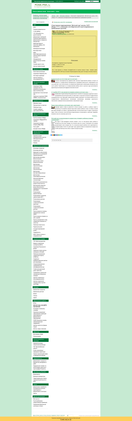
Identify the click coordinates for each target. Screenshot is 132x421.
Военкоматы (36, 374)
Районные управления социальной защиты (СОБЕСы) (39, 255)
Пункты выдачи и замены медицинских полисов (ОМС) (40, 213)
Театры (35, 295)
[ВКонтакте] (51, 135)
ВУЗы (34, 303)
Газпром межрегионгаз (39, 29)
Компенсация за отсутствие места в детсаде (64, 79)
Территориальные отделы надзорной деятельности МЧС (40, 380)
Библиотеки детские (38, 291)
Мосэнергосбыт (37, 50)
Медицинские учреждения (40, 146)
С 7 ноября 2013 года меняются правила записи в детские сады (69, 92)
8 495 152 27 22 (66, 419)
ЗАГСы (35, 393)
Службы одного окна (38, 64)
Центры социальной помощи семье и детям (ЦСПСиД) (39, 283)
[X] (54, 135)
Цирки (35, 297)
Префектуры (36, 140)
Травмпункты (36, 232)
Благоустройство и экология (38, 340)
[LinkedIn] (55, 135)
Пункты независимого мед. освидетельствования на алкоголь (40, 221)
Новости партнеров (61, 415)
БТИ (34, 27)
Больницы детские (38, 150)
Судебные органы (38, 100)
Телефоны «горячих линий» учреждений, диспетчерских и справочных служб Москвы (40, 17)
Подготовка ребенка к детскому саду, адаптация (65, 105)
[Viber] (57, 135)
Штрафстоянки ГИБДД (39, 128)
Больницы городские (38, 148)
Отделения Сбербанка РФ (39, 73)
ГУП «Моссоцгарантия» (39, 241)
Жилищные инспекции (39, 48)
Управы (35, 142)
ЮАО (57, 15)
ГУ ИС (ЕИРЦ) (36, 31)
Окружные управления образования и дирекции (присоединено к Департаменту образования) (39, 315)
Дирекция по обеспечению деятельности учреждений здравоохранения (40, 154)
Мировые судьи (37, 103)
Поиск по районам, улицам (39, 11)
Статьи (57, 11)
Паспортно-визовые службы (39, 82)
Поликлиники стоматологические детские (38, 208)
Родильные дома (37, 227)
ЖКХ (34, 25)
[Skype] (60, 135)
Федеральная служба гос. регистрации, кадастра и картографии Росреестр (40, 367)
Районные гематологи (39, 224)
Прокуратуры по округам (39, 105)
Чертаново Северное (65, 15)
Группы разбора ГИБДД (39, 117)
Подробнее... (94, 89)
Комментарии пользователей (91, 21)
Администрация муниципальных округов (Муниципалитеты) (39, 137)
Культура (35, 287)
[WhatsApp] (58, 135)
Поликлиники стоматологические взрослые (38, 202)
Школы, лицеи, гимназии (39, 329)
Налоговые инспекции (39, 71)
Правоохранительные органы (39, 114)
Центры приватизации (39, 66)
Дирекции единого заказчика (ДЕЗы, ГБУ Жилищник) (39, 45)
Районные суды (37, 107)
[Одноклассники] (52, 135)
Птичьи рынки (37, 336)
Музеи (35, 293)
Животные (36, 332)
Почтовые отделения (38, 75)
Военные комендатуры (39, 376)
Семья (35, 384)
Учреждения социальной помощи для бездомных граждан (39, 274)
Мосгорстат (36, 399)
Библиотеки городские (39, 289)
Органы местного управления (38, 132)
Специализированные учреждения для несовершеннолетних (39, 265)
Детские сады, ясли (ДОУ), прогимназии (63, 22)
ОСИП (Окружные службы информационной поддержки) (40, 322)
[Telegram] (61, 135)
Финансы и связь (38, 69)
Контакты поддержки (51, 415)
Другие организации (39, 396)
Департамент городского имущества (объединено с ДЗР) (40, 362)
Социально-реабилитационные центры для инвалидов (40, 260)
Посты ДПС (36, 126)
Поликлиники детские (39, 199)
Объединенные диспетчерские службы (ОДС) (39, 60)
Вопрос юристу (51, 11)
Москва (53, 15)
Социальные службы (39, 239)
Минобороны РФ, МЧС (39, 372)
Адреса (34, 415)
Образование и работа (39, 300)
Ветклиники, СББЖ (38, 334)
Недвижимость (37, 358)
